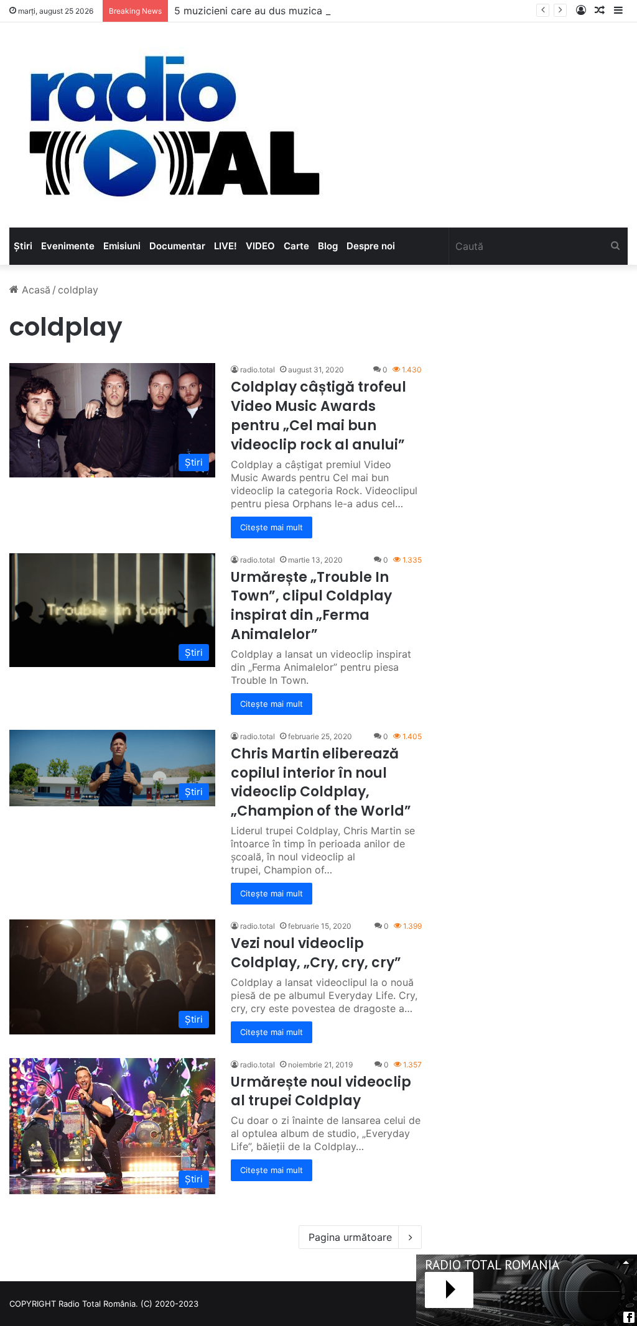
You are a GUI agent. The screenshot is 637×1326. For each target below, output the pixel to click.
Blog (328, 246)
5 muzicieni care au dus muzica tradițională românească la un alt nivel (339, 10)
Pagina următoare (350, 1237)
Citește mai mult (271, 527)
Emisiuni (122, 246)
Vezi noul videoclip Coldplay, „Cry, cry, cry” (316, 953)
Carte (296, 246)
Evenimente (68, 246)
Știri (23, 246)
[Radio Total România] (173, 125)
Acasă (34, 289)
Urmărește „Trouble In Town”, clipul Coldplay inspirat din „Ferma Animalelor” (311, 606)
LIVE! (225, 246)
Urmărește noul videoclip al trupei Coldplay (321, 1091)
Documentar (177, 246)
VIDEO (260, 246)
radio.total (257, 369)
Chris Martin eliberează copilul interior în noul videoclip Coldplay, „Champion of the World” (321, 782)
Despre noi (370, 246)
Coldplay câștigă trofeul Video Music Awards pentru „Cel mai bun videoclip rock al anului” (318, 415)
